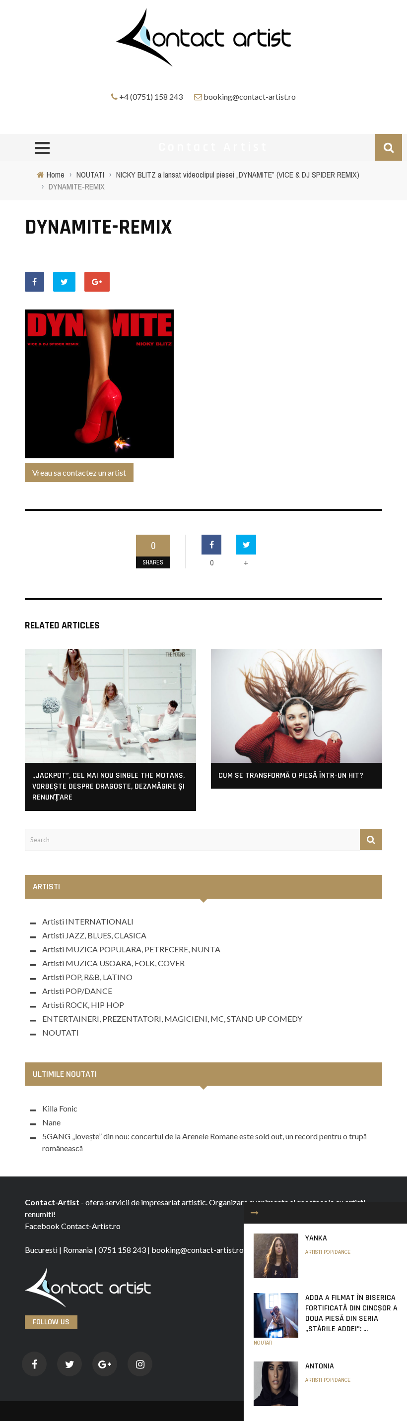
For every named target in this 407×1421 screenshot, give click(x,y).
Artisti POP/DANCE (327, 1251)
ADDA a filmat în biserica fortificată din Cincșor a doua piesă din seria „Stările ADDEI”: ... (351, 1313)
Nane (51, 1122)
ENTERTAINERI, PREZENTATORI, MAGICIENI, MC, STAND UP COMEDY (172, 1018)
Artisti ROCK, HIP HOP (83, 1004)
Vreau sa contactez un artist (79, 472)
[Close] (255, 1213)
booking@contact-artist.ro (250, 96)
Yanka (316, 1238)
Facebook (42, 1226)
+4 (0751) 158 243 (151, 96)
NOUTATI (263, 1342)
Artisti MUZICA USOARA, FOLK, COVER (113, 963)
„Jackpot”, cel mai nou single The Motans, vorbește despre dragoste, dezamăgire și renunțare (108, 786)
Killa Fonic (59, 1108)
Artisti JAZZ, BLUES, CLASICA (94, 935)
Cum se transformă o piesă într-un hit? (290, 775)
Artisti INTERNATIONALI (88, 921)
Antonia (319, 1366)
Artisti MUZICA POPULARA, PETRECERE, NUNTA (131, 949)
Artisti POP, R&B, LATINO (87, 977)
